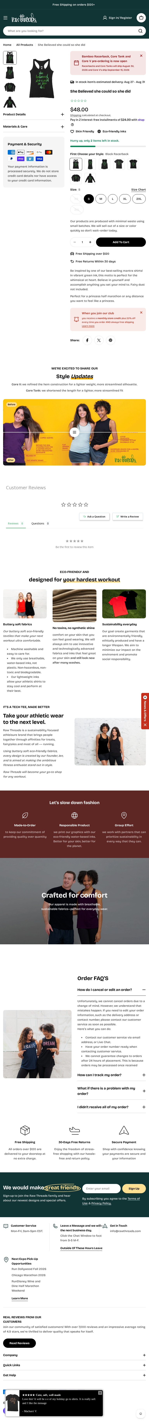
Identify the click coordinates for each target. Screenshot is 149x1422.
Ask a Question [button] (96, 516)
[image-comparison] (74, 432)
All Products (24, 45)
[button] (145, 711)
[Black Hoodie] (90, 178)
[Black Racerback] (75, 164)
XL (125, 199)
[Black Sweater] (75, 178)
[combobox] (74, 31)
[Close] (141, 55)
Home (7, 45)
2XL (139, 199)
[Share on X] (99, 340)
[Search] (140, 31)
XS (78, 200)
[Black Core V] (133, 164)
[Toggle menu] (5, 17)
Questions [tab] (37, 523)
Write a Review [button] (129, 516)
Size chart (138, 189)
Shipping (75, 115)
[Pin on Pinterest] (110, 340)
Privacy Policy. (101, 1203)
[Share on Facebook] (87, 340)
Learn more (88, 326)
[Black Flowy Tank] (104, 164)
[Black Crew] (119, 164)
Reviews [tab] (13, 523)
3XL (79, 211)
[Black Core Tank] (90, 164)
